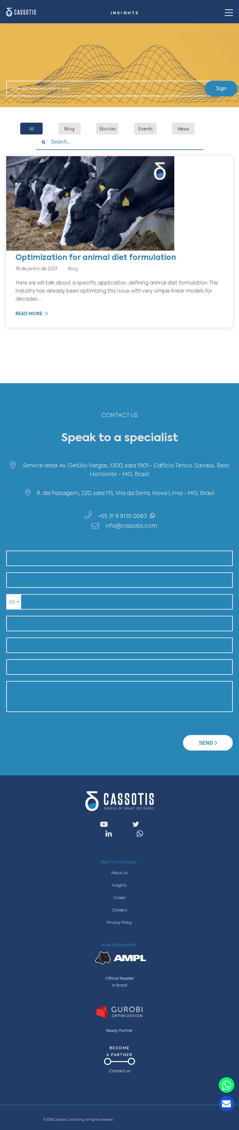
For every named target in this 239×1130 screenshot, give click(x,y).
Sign (221, 88)
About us (119, 873)
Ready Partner (119, 1031)
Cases (119, 898)
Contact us (119, 1071)
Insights (119, 885)
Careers (119, 910)
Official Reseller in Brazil (119, 982)
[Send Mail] (226, 1103)
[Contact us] (226, 1085)
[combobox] (14, 601)
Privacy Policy (119, 923)
